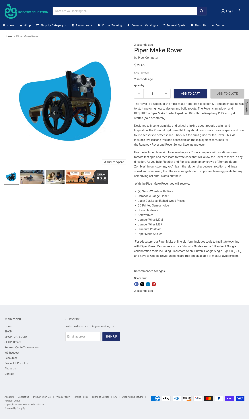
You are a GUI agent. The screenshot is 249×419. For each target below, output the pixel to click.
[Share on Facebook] (136, 284)
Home (8, 36)
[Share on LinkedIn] (148, 284)
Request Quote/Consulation (21, 347)
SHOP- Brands (13, 342)
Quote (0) (246, 107)
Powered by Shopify (15, 408)
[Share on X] (142, 284)
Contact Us (23, 396)
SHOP (8, 331)
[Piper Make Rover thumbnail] (11, 177)
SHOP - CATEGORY (16, 336)
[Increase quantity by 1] (166, 94)
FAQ (115, 396)
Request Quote (12, 400)
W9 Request (12, 352)
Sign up (111, 336)
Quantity (139, 85)
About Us (10, 368)
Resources (11, 358)
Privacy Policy (62, 396)
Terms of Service (100, 396)
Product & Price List (17, 363)
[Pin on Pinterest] (154, 284)
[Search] (202, 11)
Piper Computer (148, 57)
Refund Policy (81, 396)
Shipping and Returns (132, 396)
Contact (9, 373)
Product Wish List (42, 396)
